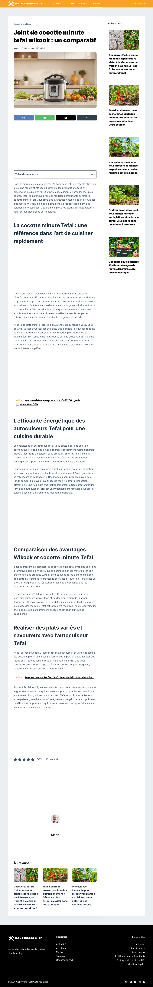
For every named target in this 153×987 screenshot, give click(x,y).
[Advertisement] (55, 146)
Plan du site (138, 952)
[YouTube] (144, 982)
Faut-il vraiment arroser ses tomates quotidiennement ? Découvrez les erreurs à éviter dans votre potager (123, 117)
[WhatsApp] (45, 117)
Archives (96, 4)
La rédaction (138, 948)
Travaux (83, 4)
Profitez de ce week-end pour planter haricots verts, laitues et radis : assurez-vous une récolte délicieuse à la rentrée (124, 217)
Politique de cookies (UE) (131, 960)
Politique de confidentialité (130, 956)
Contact (140, 944)
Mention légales (136, 964)
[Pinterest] (140, 982)
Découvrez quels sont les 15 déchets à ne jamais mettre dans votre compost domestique (124, 267)
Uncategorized (64, 959)
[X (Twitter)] (66, 117)
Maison (71, 4)
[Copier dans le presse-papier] (87, 117)
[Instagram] (135, 982)
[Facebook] (23, 117)
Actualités (58, 4)
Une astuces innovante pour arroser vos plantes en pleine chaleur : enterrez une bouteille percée (124, 167)
